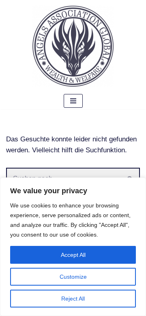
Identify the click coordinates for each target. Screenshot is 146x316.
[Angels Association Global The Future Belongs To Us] (73, 46)
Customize (73, 276)
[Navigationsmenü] (73, 101)
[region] (73, 246)
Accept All (73, 255)
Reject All (73, 298)
